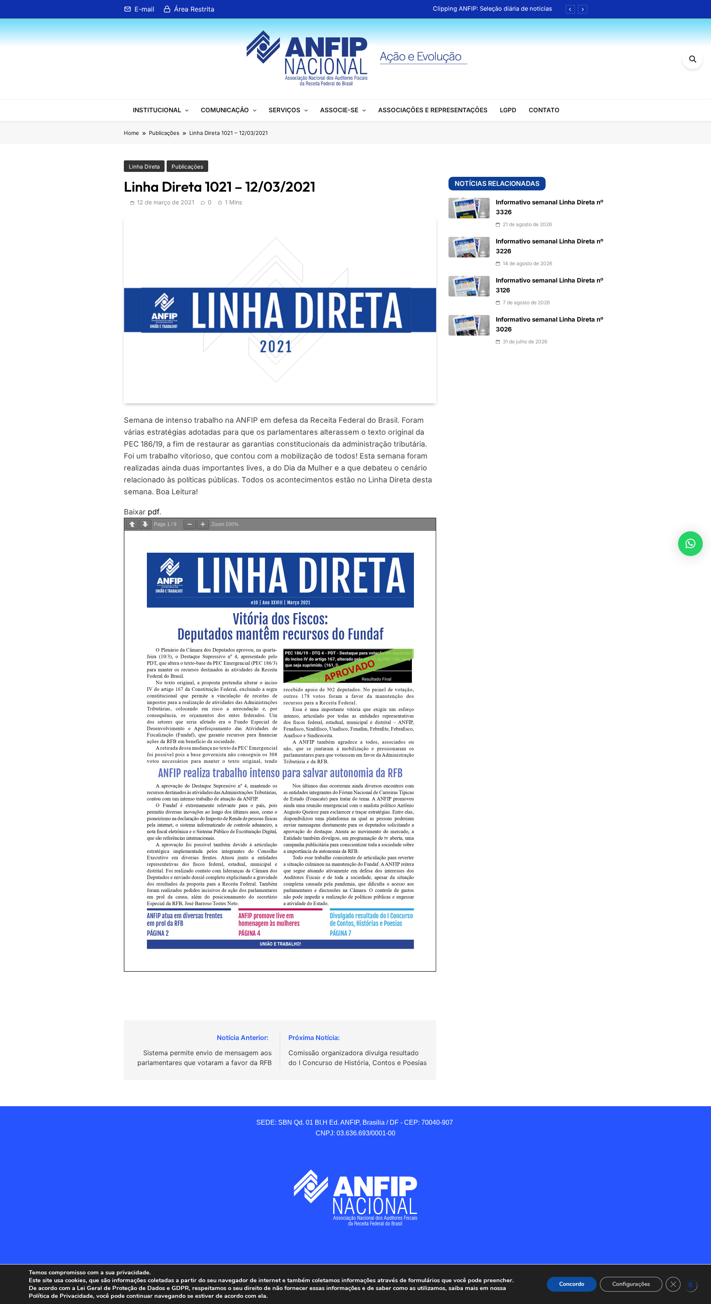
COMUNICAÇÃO (225, 110)
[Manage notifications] (690, 1285)
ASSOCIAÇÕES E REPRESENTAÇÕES (433, 110)
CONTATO (544, 110)
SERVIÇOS (284, 110)
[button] (690, 543)
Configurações (631, 1284)
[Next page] (145, 524)
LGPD (508, 110)
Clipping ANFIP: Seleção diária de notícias (492, 8)
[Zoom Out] (190, 524)
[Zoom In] (203, 524)
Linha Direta (144, 166)
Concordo (571, 1284)
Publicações (187, 166)
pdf (153, 511)
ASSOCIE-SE (339, 110)
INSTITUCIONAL (157, 110)
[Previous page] (132, 524)
